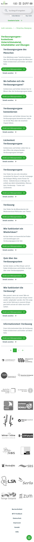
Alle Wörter (16, 16)
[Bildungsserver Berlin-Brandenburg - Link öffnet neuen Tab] (25, 360)
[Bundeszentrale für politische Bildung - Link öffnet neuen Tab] (8, 375)
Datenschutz (17, 518)
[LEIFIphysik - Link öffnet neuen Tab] (25, 435)
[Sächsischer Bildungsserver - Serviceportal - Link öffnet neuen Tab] (25, 465)
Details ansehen (8, 73)
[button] (29, 537)
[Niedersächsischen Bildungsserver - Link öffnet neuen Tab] (8, 450)
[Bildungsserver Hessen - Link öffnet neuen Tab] (8, 420)
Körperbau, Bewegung (24, 28)
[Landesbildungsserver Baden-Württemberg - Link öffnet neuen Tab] (8, 360)
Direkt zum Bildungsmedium (12, 69)
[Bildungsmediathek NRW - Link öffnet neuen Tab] (25, 420)
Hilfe (17, 532)
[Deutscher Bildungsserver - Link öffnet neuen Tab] (8, 390)
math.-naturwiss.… (7, 28)
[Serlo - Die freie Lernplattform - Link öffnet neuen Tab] (25, 480)
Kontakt (17, 527)
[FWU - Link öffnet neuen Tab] (25, 390)
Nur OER (29, 16)
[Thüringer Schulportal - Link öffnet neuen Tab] (8, 496)
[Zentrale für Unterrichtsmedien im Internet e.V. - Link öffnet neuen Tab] (25, 496)
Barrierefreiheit (17, 509)
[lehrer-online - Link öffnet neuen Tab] (8, 435)
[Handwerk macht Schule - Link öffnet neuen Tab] (25, 405)
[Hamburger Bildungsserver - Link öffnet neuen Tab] (8, 405)
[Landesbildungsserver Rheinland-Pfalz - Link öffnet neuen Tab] (8, 465)
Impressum (17, 523)
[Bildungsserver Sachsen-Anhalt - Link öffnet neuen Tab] (8, 480)
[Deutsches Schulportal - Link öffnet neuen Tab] (25, 375)
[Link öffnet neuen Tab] (28, 3)
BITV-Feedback (17, 514)
